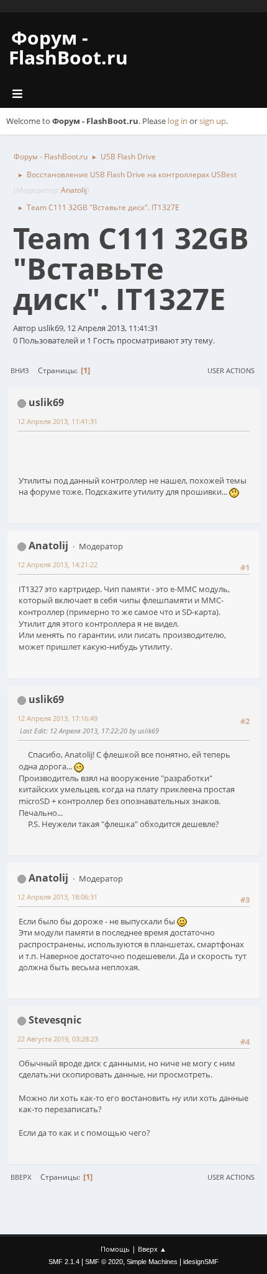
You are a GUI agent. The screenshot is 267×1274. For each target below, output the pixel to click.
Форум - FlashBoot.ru (68, 47)
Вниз (20, 370)
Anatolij (74, 190)
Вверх (21, 1177)
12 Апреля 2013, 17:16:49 (57, 718)
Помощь (115, 1249)
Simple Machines (152, 1261)
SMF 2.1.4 (63, 1261)
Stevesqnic (55, 1020)
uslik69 (46, 402)
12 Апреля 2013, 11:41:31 (57, 421)
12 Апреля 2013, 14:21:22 (57, 564)
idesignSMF (201, 1261)
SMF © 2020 (104, 1261)
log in (178, 120)
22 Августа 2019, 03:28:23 (57, 1038)
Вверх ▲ (152, 1249)
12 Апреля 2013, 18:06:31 (57, 896)
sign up (212, 120)
